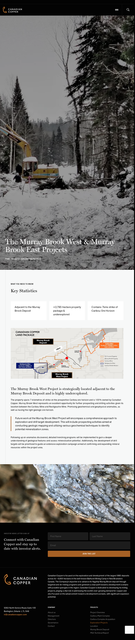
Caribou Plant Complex (100, 616)
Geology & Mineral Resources (102, 636)
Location (94, 626)
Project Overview (97, 612)
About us (52, 612)
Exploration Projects (99, 622)
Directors (52, 619)
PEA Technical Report (99, 633)
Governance (53, 622)
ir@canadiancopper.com (15, 614)
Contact (51, 626)
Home (7, 259)
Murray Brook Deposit (99, 629)
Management (53, 616)
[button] (116, 9)
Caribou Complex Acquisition (102, 619)
